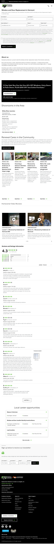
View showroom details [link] (7, 132)
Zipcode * (29, 460)
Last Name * (30, 16)
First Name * (4, 16)
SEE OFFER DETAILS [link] (8, 93)
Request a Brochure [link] (8, 520)
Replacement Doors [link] (6, 500)
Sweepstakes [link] (31, 509)
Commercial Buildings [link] (6, 502)
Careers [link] (16, 505)
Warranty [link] (30, 505)
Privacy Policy (45, 33)
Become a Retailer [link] (32, 507)
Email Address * (4, 23)
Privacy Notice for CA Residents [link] (19, 538)
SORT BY (40, 265)
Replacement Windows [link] (7, 498)
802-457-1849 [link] (5, 116)
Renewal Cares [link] (18, 501)
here (27, 34)
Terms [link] (3, 538)
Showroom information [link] (7, 492)
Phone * (29, 23)
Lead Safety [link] (31, 500)
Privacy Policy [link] (8, 538)
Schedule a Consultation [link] (8, 515)
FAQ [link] (29, 498)
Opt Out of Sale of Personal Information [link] (40, 538)
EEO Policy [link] (28, 538)
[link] (7, 6)
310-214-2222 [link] (5, 490)
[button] (14, 226)
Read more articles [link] (7, 148)
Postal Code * (44, 23)
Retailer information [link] (6, 483)
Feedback (30, 512)
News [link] (16, 503)
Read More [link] (4, 198)
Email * (20, 460)
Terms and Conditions (4, 34)
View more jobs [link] (26, 440)
